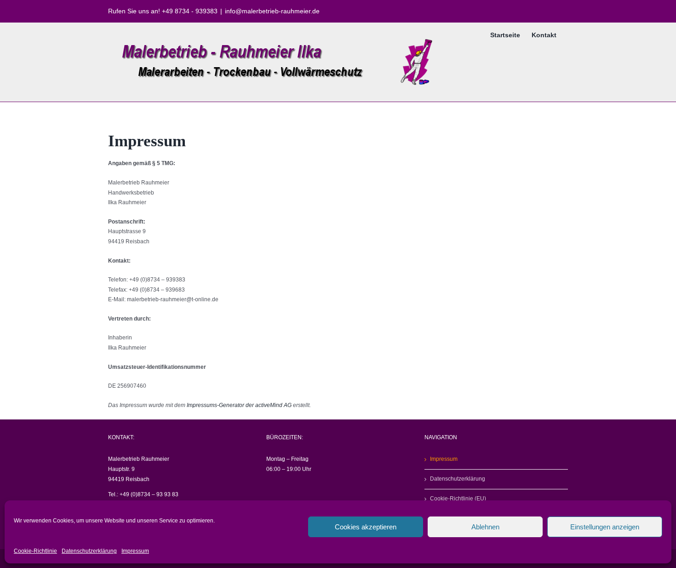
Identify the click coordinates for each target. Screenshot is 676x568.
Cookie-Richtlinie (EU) (458, 498)
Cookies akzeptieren (365, 527)
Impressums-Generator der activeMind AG (239, 405)
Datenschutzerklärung (89, 551)
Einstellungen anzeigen (604, 527)
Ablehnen (485, 527)
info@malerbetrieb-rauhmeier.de (272, 11)
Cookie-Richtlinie (35, 551)
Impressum (135, 551)
